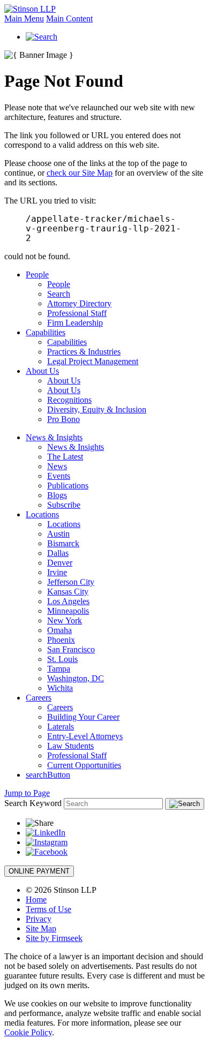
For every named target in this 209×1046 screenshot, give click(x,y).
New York (64, 620)
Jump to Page (27, 792)
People (37, 274)
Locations (42, 514)
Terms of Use (48, 909)
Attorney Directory (79, 303)
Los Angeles (68, 601)
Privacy (38, 918)
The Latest (65, 456)
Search (58, 293)
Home (36, 899)
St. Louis (62, 659)
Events (58, 475)
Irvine (57, 572)
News (57, 466)
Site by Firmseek (54, 938)
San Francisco (71, 649)
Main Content (69, 18)
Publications (67, 485)
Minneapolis (68, 610)
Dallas (58, 553)
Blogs (57, 495)
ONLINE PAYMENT (39, 871)
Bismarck (63, 543)
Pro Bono (63, 419)
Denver (59, 562)
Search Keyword (33, 803)
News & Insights (54, 437)
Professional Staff (77, 313)
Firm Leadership (75, 322)
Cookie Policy (28, 1032)
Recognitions (69, 399)
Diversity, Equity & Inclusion (96, 409)
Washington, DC (75, 678)
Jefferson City (70, 581)
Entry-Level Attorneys (85, 736)
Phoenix (61, 639)
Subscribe (63, 504)
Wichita (60, 688)
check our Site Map (80, 172)
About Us (42, 370)
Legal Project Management (92, 361)
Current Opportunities (84, 765)
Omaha (59, 630)
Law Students (70, 745)
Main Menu (24, 18)
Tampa (58, 668)
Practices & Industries (84, 351)
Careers (38, 697)
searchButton (48, 774)
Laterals (60, 726)
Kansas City (67, 591)
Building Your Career (83, 716)
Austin (58, 533)
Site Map (41, 928)
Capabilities (45, 332)
